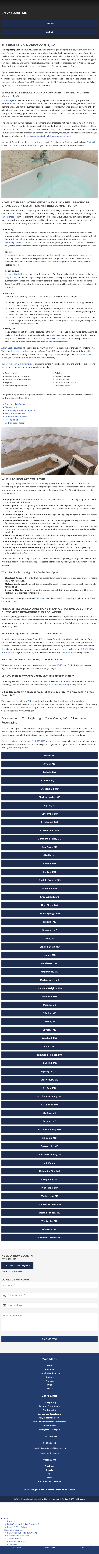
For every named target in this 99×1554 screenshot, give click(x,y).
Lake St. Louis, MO (49, 946)
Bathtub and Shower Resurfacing (22, 1532)
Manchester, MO (49, 963)
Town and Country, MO (49, 1154)
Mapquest (49, 1477)
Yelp (49, 1473)
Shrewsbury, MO (49, 1079)
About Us (49, 1369)
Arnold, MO (49, 763)
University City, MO (49, 1171)
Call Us (49, 31)
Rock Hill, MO (49, 1063)
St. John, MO (49, 1121)
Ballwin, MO (49, 772)
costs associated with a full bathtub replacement (49, 136)
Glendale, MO (49, 888)
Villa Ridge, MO (49, 1187)
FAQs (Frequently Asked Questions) (23, 1524)
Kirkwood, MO (49, 930)
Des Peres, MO (49, 847)
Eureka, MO (49, 863)
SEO (72, 1499)
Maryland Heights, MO (49, 988)
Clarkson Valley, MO (49, 797)
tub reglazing (11, 100)
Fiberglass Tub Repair (15, 404)
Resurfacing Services (49, 1373)
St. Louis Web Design (58, 1499)
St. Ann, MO (49, 1088)
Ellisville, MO (49, 855)
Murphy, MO (49, 1004)
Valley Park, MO (49, 1179)
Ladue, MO (49, 938)
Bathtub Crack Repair (15, 423)
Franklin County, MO (50, 880)
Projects (50, 1381)
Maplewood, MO (49, 971)
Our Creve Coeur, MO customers (16, 364)
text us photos (15, 145)
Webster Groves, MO (49, 1204)
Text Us (49, 23)
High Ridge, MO (49, 905)
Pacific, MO (50, 1046)
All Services (12, 1544)
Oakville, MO (49, 1021)
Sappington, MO (49, 1071)
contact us (68, 652)
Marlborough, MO (49, 980)
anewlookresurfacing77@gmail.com (49, 1448)
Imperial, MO (50, 921)
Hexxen (81, 1499)
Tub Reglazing (49, 1402)
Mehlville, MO (49, 996)
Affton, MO (50, 755)
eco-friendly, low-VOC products (26, 701)
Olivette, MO (50, 1029)
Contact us (6, 741)
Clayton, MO (49, 805)
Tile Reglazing (11, 419)
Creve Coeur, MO (49, 830)
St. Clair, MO (49, 1112)
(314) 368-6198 (20, 85)
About (6, 1518)
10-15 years (62, 665)
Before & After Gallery (17, 1527)
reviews (71, 1489)
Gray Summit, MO (49, 896)
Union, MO (49, 1162)
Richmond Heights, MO (49, 1054)
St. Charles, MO (49, 1104)
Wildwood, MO (49, 1229)
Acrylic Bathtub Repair (15, 413)
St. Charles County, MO (49, 1096)
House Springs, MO (49, 913)
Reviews (49, 1377)
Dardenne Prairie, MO (49, 838)
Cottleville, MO (49, 813)
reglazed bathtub (14, 274)
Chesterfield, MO (49, 788)
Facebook (49, 1466)
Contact (49, 1388)
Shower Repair (11, 407)
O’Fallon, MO (49, 1013)
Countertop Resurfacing (16, 416)
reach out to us (37, 85)
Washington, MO (50, 1196)
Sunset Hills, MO (49, 1146)
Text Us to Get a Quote (17, 1265)
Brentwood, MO (49, 780)
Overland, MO (49, 1038)
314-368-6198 (49, 1443)
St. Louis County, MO (49, 1129)
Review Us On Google (49, 1453)
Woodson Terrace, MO (49, 1237)
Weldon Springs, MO (49, 1212)
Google (49, 1470)
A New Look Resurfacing (39, 75)
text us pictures (8, 652)
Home (49, 1365)
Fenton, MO (49, 871)
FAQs (49, 1384)
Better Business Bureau (49, 1481)
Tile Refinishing (14, 1538)
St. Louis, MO (49, 1137)
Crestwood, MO (49, 822)
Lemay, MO (49, 955)
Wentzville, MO (49, 1221)
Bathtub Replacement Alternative (20, 410)
